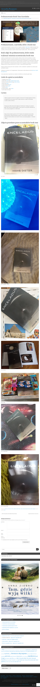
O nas (1, 677)
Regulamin (5, 677)
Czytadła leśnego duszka (15, 80)
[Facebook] (32, 8)
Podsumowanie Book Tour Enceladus (8, 622)
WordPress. (27, 684)
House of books (17, 82)
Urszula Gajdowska (25, 656)
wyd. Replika (20, 660)
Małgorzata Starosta (33, 653)
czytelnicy (14, 508)
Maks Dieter (27, 47)
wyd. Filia (11, 658)
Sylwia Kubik (19, 656)
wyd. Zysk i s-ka (18, 661)
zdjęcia (34, 508)
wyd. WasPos (7, 661)
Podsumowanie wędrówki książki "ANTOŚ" (9, 625)
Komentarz (2, 522)
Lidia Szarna (4, 639)
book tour (6, 508)
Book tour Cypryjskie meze (7, 643)
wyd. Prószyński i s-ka (13, 659)
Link (4, 509)
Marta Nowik (28, 653)
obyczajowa (3, 656)
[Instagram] (34, 8)
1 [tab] (17, 615)
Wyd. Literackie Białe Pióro (23, 658)
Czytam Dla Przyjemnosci (7, 18)
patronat (7, 656)
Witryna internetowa (2, 537)
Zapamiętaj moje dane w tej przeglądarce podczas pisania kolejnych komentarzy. (14, 539)
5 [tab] (22, 615)
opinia (10, 79)
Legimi (10, 653)
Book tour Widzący (5, 629)
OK (37, 549)
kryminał (7, 653)
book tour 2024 (20, 651)
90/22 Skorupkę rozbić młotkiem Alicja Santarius (9, 513)
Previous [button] (2, 587)
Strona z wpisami (9, 675)
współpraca (31, 656)
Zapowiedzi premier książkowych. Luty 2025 (10, 627)
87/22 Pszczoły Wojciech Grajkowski (17, 635)
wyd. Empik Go (7, 658)
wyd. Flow (15, 658)
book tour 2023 (14, 651)
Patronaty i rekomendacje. (5, 676)
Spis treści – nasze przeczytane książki (16, 676)
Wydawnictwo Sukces (6, 635)
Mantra (23, 684)
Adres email (2, 534)
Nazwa (2, 530)
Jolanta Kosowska (31, 651)
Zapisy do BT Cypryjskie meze (16, 637)
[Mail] (38, 8)
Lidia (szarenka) (5, 641)
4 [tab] (21, 615)
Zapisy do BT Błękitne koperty (12, 639)
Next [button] (37, 587)
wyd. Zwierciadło (11, 661)
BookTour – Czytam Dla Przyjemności (27, 675)
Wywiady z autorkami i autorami (27, 676)
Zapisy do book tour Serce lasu (33, 513)
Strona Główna (3, 675)
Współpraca (35, 676)
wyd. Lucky (31, 658)
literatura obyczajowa (19, 653)
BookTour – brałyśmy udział (17, 675)
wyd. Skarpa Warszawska (28, 660)
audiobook (27, 650)
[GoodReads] (35, 8)
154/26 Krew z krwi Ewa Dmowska (8, 623)
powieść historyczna (13, 656)
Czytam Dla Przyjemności (9, 9)
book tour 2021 (3, 651)
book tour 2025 (25, 651)
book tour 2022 (18, 18)
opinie (22, 508)
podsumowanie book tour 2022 (26, 18)
